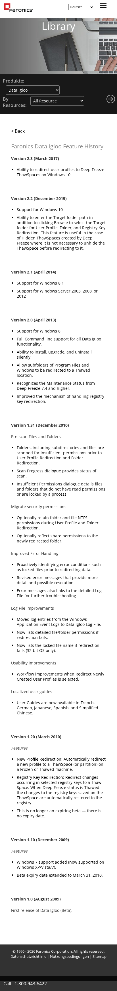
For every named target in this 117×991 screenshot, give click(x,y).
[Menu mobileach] (101, 6)
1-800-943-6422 (30, 984)
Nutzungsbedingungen (69, 956)
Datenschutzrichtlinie (28, 956)
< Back (18, 131)
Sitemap (99, 956)
